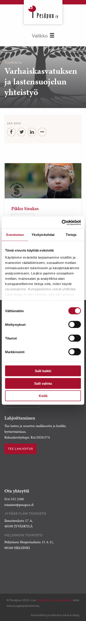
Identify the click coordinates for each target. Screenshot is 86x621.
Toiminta (13, 62)
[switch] (74, 324)
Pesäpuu (43, 12)
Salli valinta (43, 383)
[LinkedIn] (32, 132)
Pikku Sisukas (25, 208)
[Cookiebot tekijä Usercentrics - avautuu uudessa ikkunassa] (62, 222)
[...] (42, 132)
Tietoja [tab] (71, 235)
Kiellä (43, 396)
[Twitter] (21, 132)
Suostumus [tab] (15, 235)
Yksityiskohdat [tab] (43, 235)
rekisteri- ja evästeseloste (54, 600)
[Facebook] (11, 132)
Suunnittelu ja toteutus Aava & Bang (55, 615)
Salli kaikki (43, 371)
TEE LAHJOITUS (20, 449)
